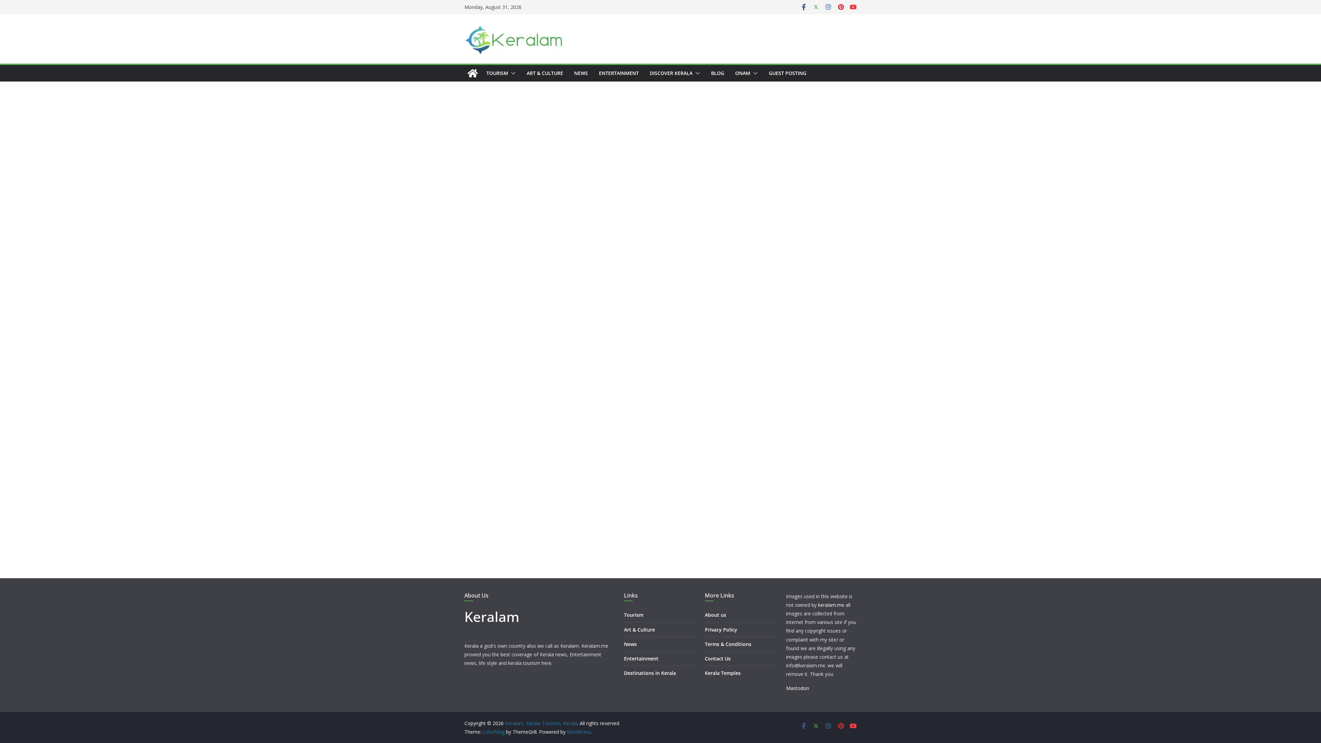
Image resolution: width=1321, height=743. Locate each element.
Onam (742, 73)
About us (715, 615)
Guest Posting (787, 73)
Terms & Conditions (728, 644)
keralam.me (831, 605)
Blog (717, 73)
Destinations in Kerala (650, 673)
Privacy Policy (721, 629)
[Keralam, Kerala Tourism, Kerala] (472, 73)
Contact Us (718, 658)
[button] (512, 73)
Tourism (497, 73)
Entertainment (619, 73)
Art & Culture (545, 73)
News (581, 73)
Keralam (491, 616)
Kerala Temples (723, 673)
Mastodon (797, 688)
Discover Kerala (671, 73)
